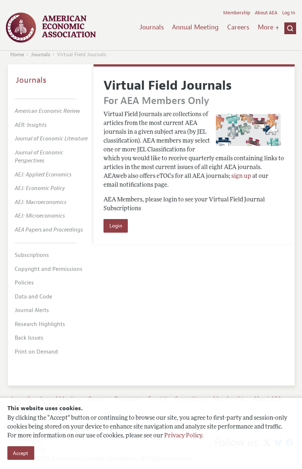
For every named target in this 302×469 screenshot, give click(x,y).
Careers (238, 27)
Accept (20, 453)
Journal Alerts (32, 310)
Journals (152, 27)
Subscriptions (32, 255)
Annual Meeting (195, 27)
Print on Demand (36, 351)
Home (17, 54)
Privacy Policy (183, 436)
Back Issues (29, 337)
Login (115, 225)
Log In (288, 13)
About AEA (266, 13)
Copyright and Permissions (48, 269)
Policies (24, 282)
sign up (241, 176)
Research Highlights (40, 324)
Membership (236, 13)
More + (268, 27)
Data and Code (33, 296)
